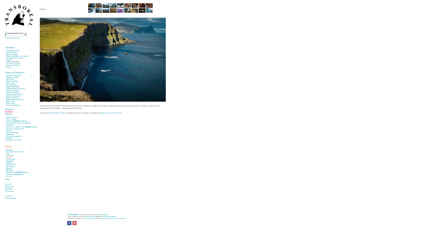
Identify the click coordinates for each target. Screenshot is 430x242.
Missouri (9, 168)
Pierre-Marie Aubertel (109, 216)
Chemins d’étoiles (12, 65)
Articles (8, 114)
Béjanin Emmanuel (13, 96)
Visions (8, 67)
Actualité (9, 109)
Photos (8, 147)
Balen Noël (10, 101)
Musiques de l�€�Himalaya (17, 172)
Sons (7, 179)
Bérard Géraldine (12, 98)
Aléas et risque (11, 117)
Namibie (9, 176)
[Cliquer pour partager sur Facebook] (69, 225)
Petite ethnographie (13, 136)
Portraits (9, 138)
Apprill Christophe (12, 87)
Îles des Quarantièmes (14, 152)
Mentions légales (103, 214)
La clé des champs (13, 63)
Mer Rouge (10, 166)
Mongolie (9, 170)
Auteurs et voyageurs (14, 72)
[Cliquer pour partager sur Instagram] (74, 225)
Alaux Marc (10, 79)
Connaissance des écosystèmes (18, 123)
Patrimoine (10, 134)
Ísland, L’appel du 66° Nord (111, 113)
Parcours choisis (12, 132)
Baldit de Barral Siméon (15, 99)
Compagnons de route (14, 58)
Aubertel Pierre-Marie (14, 94)
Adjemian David (12, 77)
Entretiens (10, 125)
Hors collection (11, 52)
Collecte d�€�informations (16, 121)
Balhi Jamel (10, 103)
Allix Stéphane (11, 85)
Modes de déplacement (15, 129)
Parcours (9, 131)
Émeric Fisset (90, 216)
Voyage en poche (13, 50)
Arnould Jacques (12, 90)
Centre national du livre (89, 218)
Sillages (9, 60)
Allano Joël (10, 83)
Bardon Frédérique (13, 105)
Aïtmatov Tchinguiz (13, 75)
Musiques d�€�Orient (15, 174)
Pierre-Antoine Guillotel (57, 113)
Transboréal (74, 214)
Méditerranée (11, 165)
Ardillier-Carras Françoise (15, 88)
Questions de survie (13, 140)
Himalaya (9, 150)
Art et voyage (11, 119)
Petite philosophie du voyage (17, 56)
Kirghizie (9, 163)
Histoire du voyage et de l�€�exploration (22, 127)
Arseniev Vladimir (12, 92)
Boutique (9, 112)
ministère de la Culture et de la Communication (112, 218)
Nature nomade (12, 54)
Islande (9, 157)
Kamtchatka (10, 159)
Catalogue (10, 47)
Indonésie (10, 155)
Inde (7, 153)
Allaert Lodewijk (12, 81)
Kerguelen (10, 161)
